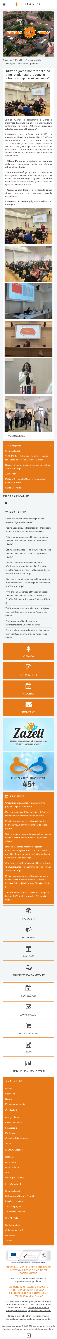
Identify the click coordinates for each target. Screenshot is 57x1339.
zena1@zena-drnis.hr (38, 1307)
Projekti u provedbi (14, 1201)
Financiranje (11, 1128)
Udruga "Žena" (12, 1117)
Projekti (18, 60)
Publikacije (10, 1133)
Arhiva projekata (33, 60)
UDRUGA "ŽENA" (30, 4)
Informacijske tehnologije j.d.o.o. (38, 1329)
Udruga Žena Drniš (38, 1326)
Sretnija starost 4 (13, 451)
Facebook (10, 1235)
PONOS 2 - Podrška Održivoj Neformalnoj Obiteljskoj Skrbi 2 (25, 481)
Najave (8, 1099)
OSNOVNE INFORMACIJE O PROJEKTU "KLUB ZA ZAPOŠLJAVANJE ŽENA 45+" (28, 1293)
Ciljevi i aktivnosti (13, 1122)
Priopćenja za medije (15, 1104)
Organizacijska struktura (17, 1138)
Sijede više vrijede (14, 488)
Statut (8, 1143)
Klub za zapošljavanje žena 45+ (20, 1196)
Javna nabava (12, 1167)
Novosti (8, 1088)
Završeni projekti (13, 1206)
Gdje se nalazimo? (14, 1230)
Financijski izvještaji (14, 1177)
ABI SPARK (10, 473)
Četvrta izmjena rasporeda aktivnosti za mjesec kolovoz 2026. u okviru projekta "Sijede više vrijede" (28, 553)
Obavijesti (10, 1093)
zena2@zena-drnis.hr (16, 1310)
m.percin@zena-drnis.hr (39, 1310)
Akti (7, 1172)
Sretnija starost (12, 1191)
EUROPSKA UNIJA (15, 1267)
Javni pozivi (10, 1162)
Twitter (8, 1240)
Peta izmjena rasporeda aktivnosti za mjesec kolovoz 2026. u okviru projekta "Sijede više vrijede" (26, 540)
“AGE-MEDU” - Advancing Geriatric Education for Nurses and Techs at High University (27, 458)
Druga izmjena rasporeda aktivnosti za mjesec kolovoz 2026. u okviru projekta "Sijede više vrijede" (27, 634)
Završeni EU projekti (15, 1211)
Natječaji (9, 1157)
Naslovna (7, 60)
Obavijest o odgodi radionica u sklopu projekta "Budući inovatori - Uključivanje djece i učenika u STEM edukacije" (27, 583)
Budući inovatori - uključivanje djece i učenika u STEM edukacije (27, 467)
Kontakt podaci (12, 1225)
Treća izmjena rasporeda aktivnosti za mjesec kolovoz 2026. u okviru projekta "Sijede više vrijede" (27, 612)
